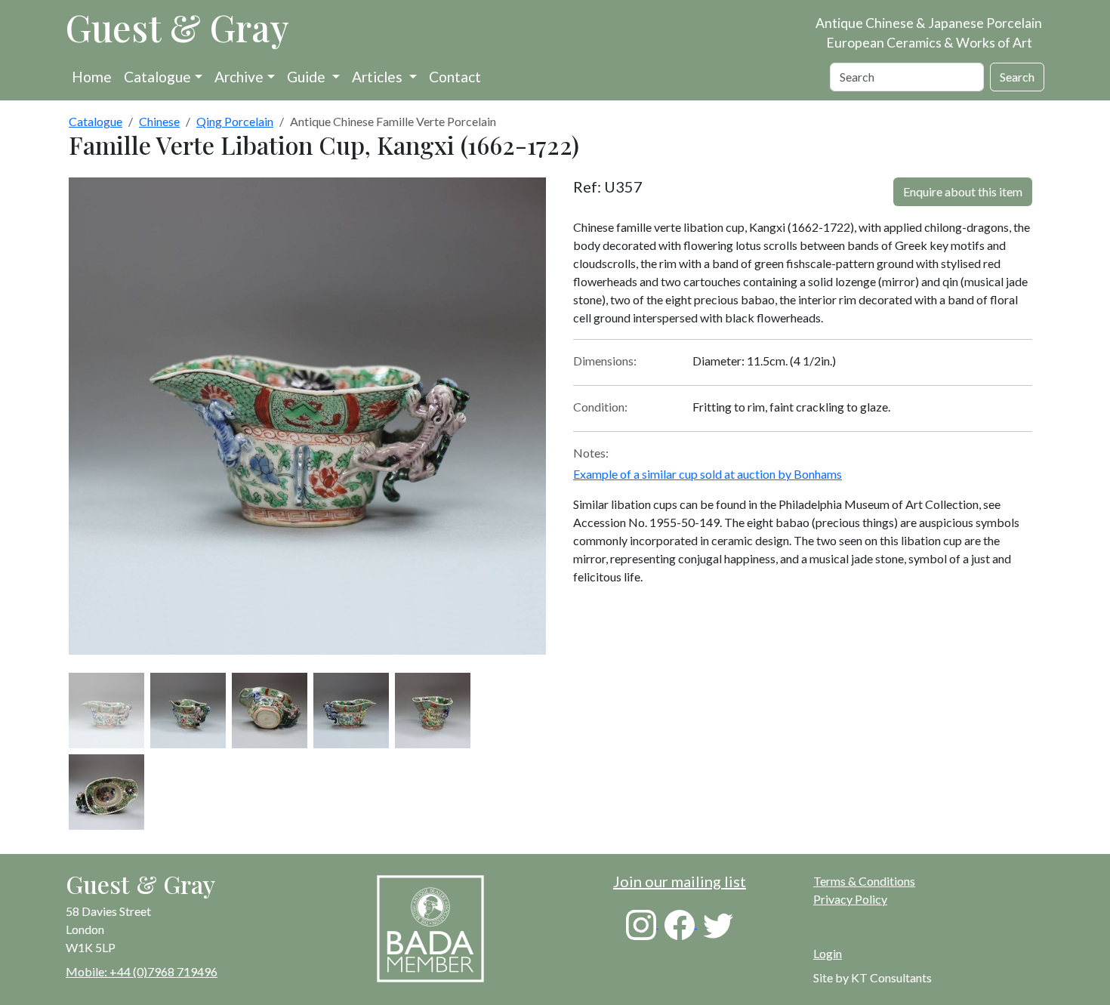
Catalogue (157, 76)
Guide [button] (307, 76)
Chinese (159, 121)
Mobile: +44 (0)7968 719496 (141, 971)
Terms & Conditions (864, 881)
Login (827, 953)
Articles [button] (378, 76)
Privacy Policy (850, 899)
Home (92, 76)
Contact (455, 76)
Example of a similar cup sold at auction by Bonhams (707, 474)
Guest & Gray (177, 27)
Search (1017, 76)
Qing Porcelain (234, 121)
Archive (239, 76)
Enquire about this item (962, 191)
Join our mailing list (679, 881)
